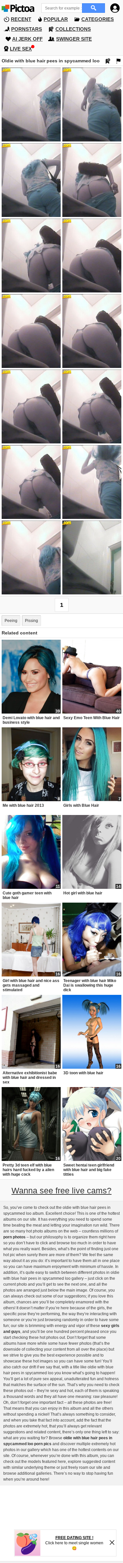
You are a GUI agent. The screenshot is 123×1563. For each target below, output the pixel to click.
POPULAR (56, 19)
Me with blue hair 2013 (23, 805)
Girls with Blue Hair (81, 805)
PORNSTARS (26, 29)
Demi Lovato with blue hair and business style (31, 720)
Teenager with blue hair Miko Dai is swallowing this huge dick (89, 985)
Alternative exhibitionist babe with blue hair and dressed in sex (30, 1077)
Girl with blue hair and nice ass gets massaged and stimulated (31, 985)
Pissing (31, 620)
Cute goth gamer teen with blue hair (27, 895)
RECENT (21, 19)
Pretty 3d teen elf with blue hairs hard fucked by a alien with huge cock (28, 1170)
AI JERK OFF (27, 39)
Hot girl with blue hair (82, 893)
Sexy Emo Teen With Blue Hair (91, 718)
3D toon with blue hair (83, 1073)
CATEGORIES (97, 19)
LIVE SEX (21, 49)
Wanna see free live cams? (61, 1190)
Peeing (11, 620)
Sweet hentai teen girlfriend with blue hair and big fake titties (88, 1170)
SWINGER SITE (74, 39)
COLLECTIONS (73, 29)
